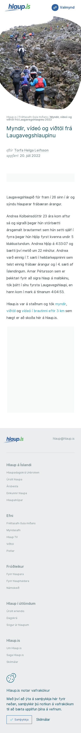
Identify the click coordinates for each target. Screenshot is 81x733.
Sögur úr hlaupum (17, 624)
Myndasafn (13, 530)
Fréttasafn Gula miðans (33, 117)
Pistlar (10, 550)
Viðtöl (10, 544)
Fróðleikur (15, 566)
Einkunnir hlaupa (16, 493)
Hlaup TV (12, 537)
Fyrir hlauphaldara (17, 581)
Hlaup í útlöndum (20, 603)
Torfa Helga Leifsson (31, 150)
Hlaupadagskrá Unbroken (22, 472)
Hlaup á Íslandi (18, 465)
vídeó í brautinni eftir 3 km (43, 311)
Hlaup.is (11, 117)
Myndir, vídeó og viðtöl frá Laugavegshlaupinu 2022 (39, 118)
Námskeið (12, 587)
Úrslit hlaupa (14, 479)
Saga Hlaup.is (15, 655)
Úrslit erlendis (15, 611)
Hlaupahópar (14, 500)
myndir (60, 304)
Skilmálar (12, 661)
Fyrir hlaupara (15, 574)
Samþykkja (21, 719)
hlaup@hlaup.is (64, 438)
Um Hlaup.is (14, 648)
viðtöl (11, 311)
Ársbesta (12, 486)
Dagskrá (11, 618)
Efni (9, 515)
